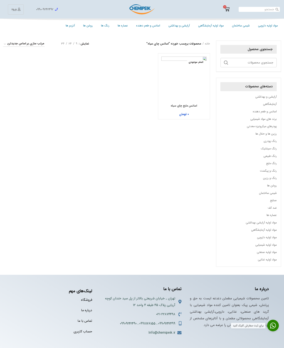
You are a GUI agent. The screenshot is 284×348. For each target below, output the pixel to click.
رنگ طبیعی (270, 156)
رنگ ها (105, 25)
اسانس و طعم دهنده (148, 25)
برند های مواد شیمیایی (263, 119)
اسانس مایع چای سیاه (184, 105)
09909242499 (166, 323)
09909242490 (128, 323)
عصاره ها (123, 25)
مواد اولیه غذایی (267, 259)
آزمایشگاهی (270, 104)
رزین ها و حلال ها (266, 133)
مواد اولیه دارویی (268, 25)
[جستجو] (226, 62)
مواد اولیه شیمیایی (266, 245)
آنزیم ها (70, 25)
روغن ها (88, 25)
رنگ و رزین (270, 178)
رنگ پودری (270, 141)
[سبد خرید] (227, 9)
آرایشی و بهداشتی (179, 25)
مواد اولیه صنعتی (267, 252)
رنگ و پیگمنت (268, 170)
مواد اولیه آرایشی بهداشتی (261, 222)
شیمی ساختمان (241, 25)
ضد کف (272, 208)
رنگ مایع (271, 163)
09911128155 (147, 323)
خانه (207, 43)
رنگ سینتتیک (269, 148)
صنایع (273, 200)
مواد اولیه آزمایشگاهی (211, 25)
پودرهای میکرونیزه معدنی (262, 126)
